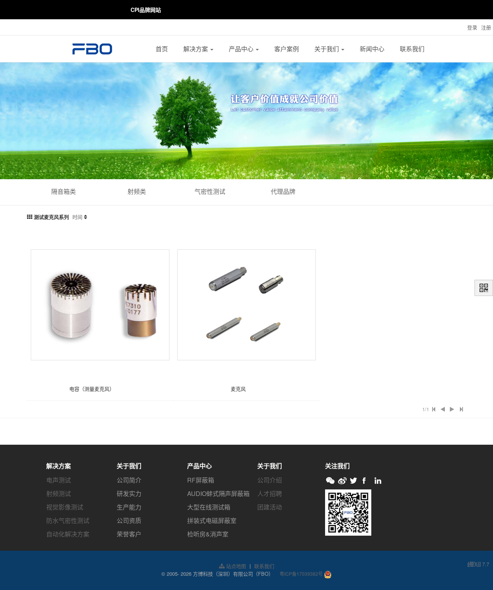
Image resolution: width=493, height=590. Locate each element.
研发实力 (129, 493)
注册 (486, 27)
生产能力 (129, 507)
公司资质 (129, 520)
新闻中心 (372, 48)
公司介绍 (269, 480)
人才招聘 (269, 493)
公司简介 (129, 480)
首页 (162, 48)
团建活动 (269, 507)
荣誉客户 (129, 533)
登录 (472, 27)
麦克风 (238, 388)
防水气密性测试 (67, 520)
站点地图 (235, 566)
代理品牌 (283, 191)
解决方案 (196, 48)
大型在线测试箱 (208, 507)
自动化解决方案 (67, 533)
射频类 (136, 191)
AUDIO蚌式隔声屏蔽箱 (218, 493)
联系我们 (412, 48)
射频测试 (58, 493)
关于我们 (327, 48)
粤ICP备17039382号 (301, 573)
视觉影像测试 (64, 507)
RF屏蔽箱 (200, 480)
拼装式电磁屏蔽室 (211, 520)
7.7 (478, 564)
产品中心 (242, 48)
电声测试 (58, 480)
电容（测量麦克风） (91, 388)
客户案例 (286, 48)
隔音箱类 (63, 191)
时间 (77, 216)
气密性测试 (210, 191)
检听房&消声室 (207, 533)
